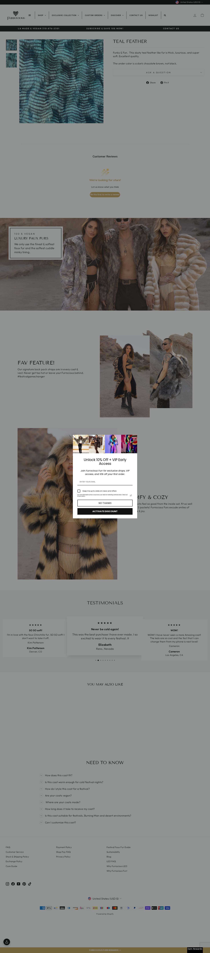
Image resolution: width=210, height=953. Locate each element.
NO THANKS (105, 503)
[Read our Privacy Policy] (131, 495)
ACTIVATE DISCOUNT (105, 511)
